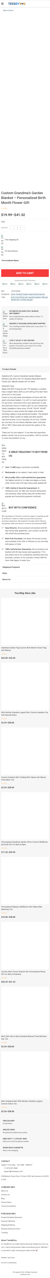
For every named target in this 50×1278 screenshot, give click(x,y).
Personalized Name (10, 260)
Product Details (9, 369)
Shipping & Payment (11, 567)
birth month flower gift (19, 297)
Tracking (4, 1233)
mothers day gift (26, 300)
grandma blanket (35, 297)
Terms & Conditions (8, 1206)
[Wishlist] (40, 4)
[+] (23, 227)
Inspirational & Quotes (36, 294)
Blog (2, 1198)
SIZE (3, 222)
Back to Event (8, 10)
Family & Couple (22, 294)
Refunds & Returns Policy (10, 1229)
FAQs (4, 573)
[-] (12, 227)
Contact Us (5, 1195)
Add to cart (25, 273)
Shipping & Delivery (8, 1225)
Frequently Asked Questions (11, 1217)
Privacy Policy (6, 1202)
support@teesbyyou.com (13, 1171)
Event (13, 294)
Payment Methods (8, 1221)
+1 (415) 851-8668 (10, 1168)
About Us (6, 579)
